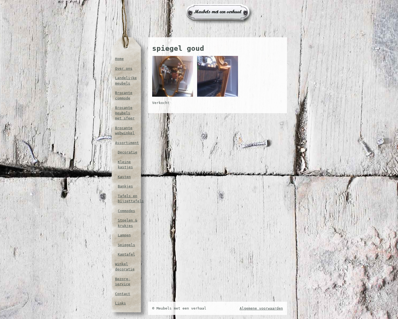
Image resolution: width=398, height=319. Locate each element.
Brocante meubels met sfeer (125, 113)
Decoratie (127, 152)
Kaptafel (126, 254)
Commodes (126, 211)
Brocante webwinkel (125, 130)
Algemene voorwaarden (261, 308)
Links (120, 303)
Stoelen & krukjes (127, 223)
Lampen (124, 235)
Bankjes (125, 186)
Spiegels (126, 245)
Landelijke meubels (126, 80)
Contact (122, 294)
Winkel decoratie (125, 266)
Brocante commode (123, 95)
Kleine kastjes (125, 164)
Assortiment (126, 143)
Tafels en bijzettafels (127, 198)
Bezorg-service (122, 281)
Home (119, 59)
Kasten (124, 177)
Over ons (123, 68)
